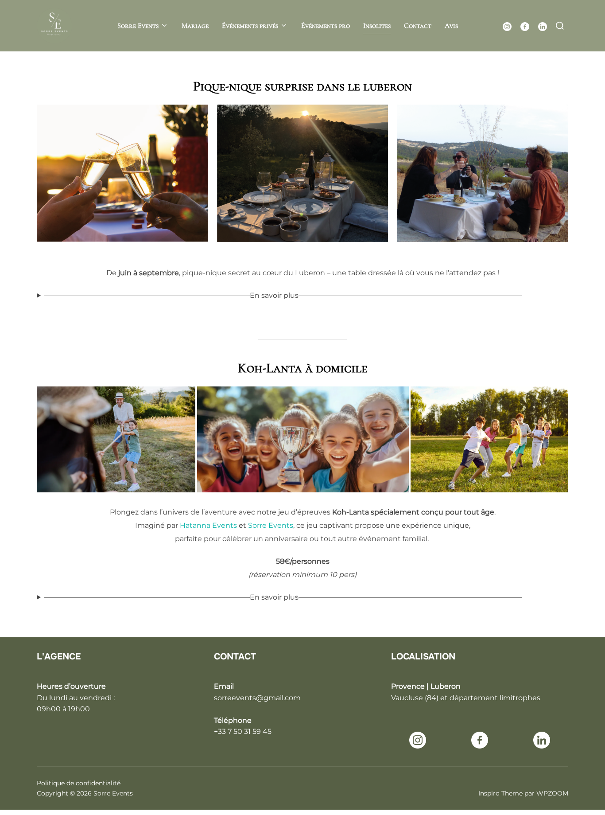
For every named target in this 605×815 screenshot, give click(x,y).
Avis (451, 25)
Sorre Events (138, 25)
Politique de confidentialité (78, 783)
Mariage (195, 25)
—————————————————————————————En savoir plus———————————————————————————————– (283, 295)
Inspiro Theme (500, 793)
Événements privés (250, 25)
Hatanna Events (208, 525)
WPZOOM (552, 793)
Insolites (377, 25)
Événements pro (325, 25)
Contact (417, 25)
